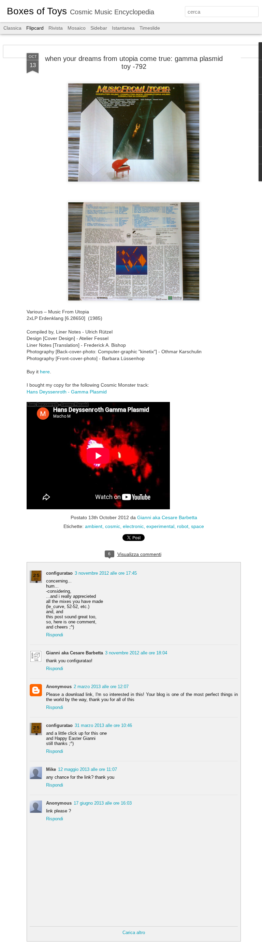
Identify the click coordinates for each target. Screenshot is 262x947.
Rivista (55, 28)
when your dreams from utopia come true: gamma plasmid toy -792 (134, 62)
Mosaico (77, 28)
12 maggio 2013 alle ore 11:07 (87, 769)
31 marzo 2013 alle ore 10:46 (103, 725)
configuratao (59, 573)
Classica (12, 28)
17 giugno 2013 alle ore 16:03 (103, 803)
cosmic (112, 526)
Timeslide (150, 28)
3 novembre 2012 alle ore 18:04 (136, 652)
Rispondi (54, 634)
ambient (93, 526)
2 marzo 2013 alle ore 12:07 (101, 686)
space (197, 526)
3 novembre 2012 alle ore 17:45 (106, 573)
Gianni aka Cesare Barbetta (167, 517)
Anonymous (59, 686)
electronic (133, 526)
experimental (160, 526)
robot (182, 526)
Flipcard (35, 28)
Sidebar (98, 28)
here (45, 371)
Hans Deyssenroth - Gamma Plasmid (67, 391)
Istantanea (123, 28)
